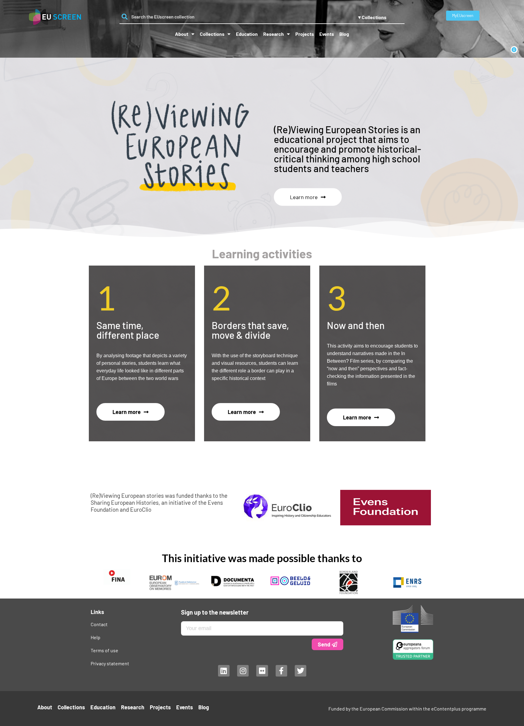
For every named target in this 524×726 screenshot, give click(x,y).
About (181, 34)
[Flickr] (262, 671)
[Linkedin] (223, 671)
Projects (304, 34)
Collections (212, 34)
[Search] (124, 17)
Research (273, 34)
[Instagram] (242, 671)
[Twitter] (300, 671)
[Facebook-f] (281, 671)
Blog (344, 34)
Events (326, 34)
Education (247, 34)
